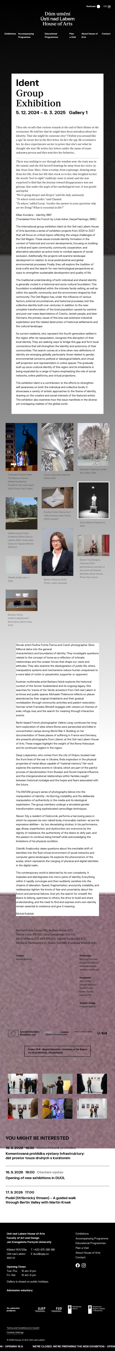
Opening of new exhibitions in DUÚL (35, 1178)
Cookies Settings (15, 1332)
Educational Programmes (91, 1243)
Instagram (83, 1265)
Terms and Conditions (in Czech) (23, 1328)
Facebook (78, 1265)
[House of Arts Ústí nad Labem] (57, 24)
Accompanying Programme (92, 1238)
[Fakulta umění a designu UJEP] (56, 1309)
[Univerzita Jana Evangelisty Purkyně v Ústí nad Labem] (40, 1309)
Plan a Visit (82, 1248)
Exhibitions (10, 33)
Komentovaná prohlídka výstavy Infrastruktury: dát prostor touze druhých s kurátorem (45, 1156)
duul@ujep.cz (41, 1254)
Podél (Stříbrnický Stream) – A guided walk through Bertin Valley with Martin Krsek (41, 1200)
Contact (106, 33)
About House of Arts (88, 1253)
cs (105, 6)
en (109, 6)
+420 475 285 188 (44, 1249)
